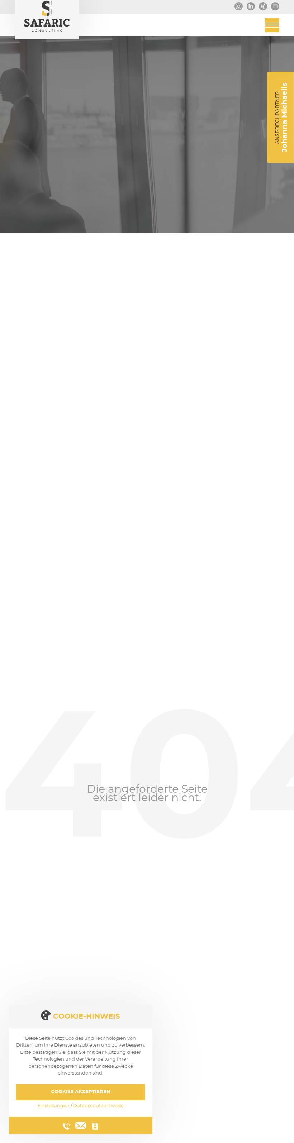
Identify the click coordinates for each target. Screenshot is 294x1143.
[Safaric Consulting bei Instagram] (237, 4)
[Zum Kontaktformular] (95, 1126)
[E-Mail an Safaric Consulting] (273, 4)
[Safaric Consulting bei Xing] (261, 4)
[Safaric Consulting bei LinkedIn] (249, 4)
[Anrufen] (66, 1126)
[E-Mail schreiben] (80, 1124)
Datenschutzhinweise (98, 1106)
